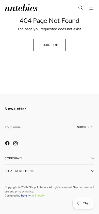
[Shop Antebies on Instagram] (16, 144)
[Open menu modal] (92, 8)
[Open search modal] (81, 8)
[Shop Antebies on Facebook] (8, 144)
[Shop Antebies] (21, 7)
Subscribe (85, 127)
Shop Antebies (38, 187)
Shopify (40, 195)
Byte (24, 195)
